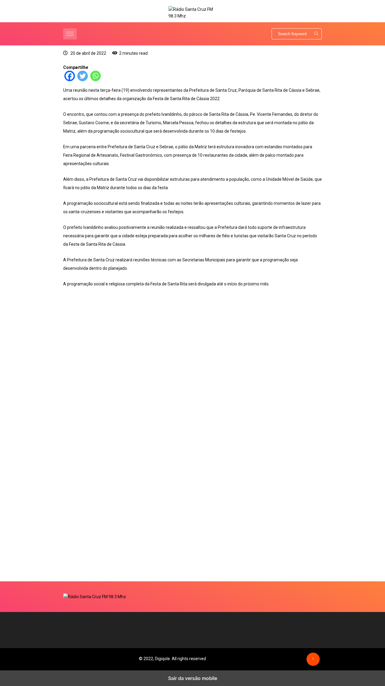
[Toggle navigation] (70, 33)
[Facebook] (69, 79)
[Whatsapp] (95, 79)
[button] (70, 34)
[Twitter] (82, 79)
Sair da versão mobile (192, 678)
